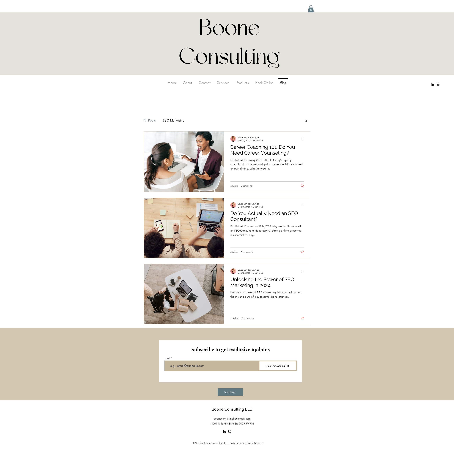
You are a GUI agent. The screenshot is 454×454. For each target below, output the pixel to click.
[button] (311, 8)
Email (167, 358)
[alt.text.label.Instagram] (438, 84)
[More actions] (303, 139)
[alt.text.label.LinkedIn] (432, 84)
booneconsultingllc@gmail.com (232, 418)
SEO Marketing (173, 120)
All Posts (150, 120)
